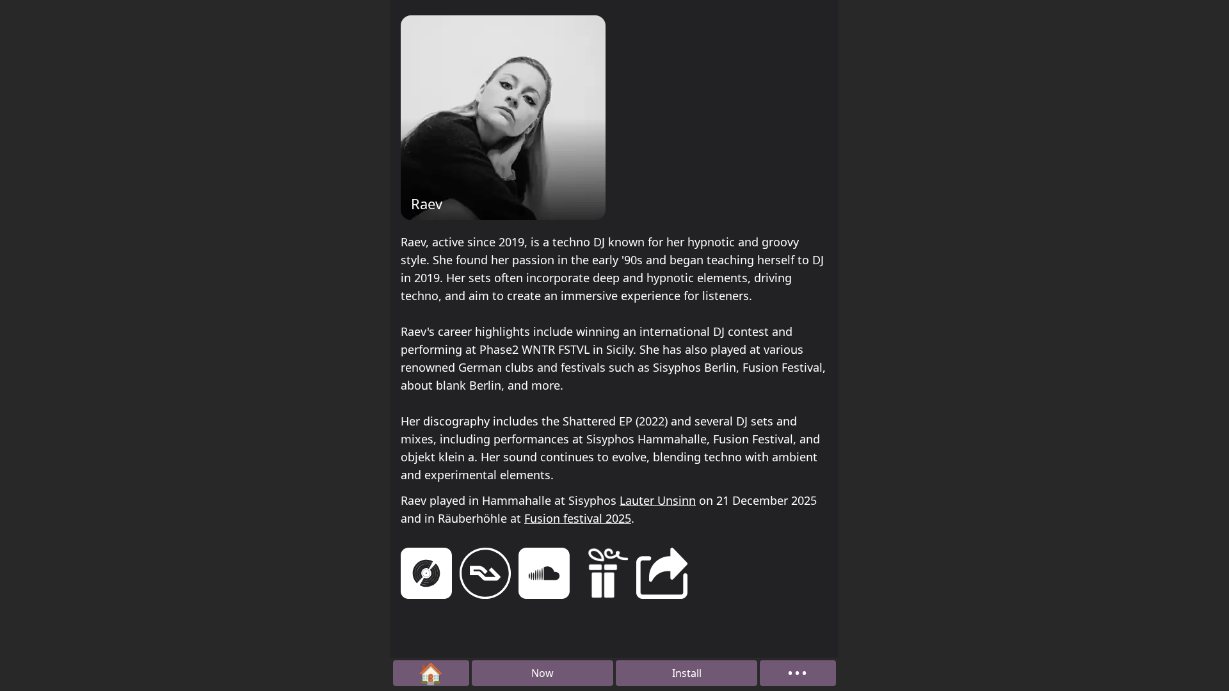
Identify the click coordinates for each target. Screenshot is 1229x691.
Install (687, 673)
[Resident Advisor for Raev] (485, 575)
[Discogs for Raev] (426, 575)
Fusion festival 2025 (577, 518)
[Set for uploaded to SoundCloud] (603, 575)
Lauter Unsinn (658, 500)
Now (542, 673)
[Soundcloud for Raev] (544, 575)
